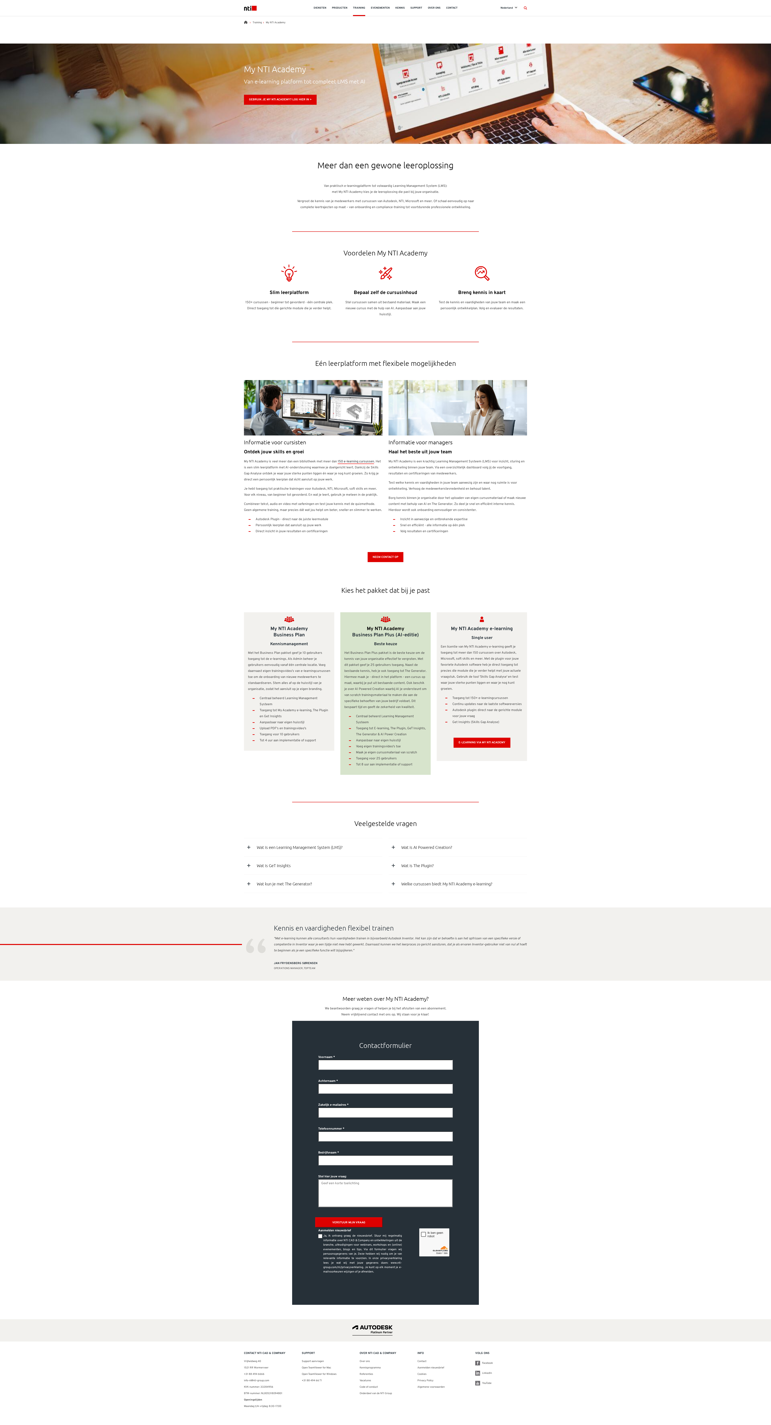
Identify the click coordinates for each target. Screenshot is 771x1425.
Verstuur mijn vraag (348, 1222)
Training (257, 22)
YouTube (487, 1383)
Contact (421, 1361)
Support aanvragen (313, 1361)
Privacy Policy (425, 1380)
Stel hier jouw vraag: (332, 1176)
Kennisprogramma (370, 1367)
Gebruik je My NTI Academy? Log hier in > (280, 99)
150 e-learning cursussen (356, 462)
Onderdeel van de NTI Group (376, 1393)
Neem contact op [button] (385, 557)
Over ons (365, 1361)
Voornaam (325, 1057)
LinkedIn (487, 1373)
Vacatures (365, 1380)
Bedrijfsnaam (327, 1152)
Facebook (487, 1363)
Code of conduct (369, 1387)
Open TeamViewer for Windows (319, 1374)
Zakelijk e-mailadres (332, 1105)
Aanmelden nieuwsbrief (430, 1367)
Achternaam (327, 1081)
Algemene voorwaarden (431, 1387)
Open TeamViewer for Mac (316, 1367)
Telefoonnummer (330, 1128)
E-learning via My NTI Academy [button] (482, 742)
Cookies (421, 1374)
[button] (525, 8)
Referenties (366, 1374)
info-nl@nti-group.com (256, 1380)
